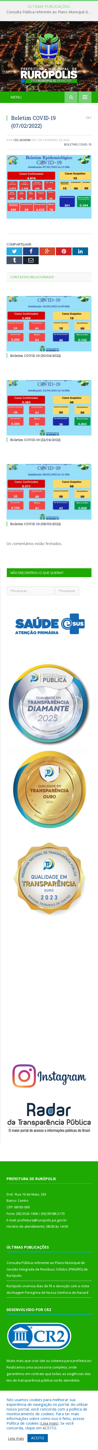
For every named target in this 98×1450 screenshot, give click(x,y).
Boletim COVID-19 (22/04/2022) (35, 439)
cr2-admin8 (22, 140)
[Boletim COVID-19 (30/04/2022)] (49, 324)
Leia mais (49, 1423)
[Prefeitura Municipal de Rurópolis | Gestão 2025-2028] (49, 57)
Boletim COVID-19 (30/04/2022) (35, 355)
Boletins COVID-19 (77, 144)
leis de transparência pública (30, 1380)
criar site (38, 1360)
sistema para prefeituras (71, 1360)
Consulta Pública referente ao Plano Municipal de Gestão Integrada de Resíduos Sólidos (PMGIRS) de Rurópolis (50, 12)
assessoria (42, 1367)
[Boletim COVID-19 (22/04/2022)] (49, 408)
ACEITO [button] (37, 1437)
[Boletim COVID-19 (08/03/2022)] (49, 492)
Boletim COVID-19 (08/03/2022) (35, 523)
